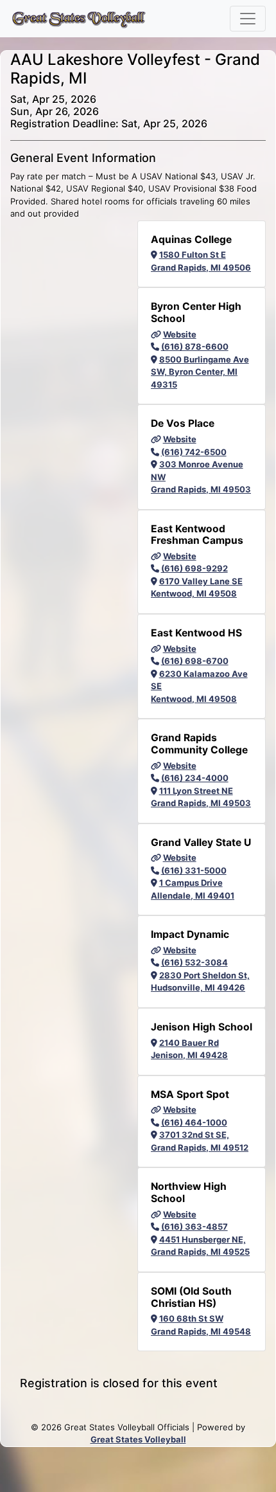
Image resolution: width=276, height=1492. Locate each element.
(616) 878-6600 (195, 346)
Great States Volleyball (138, 1439)
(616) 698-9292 (194, 568)
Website (179, 334)
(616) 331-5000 (194, 870)
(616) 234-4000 (195, 778)
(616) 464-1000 (194, 1122)
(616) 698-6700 (195, 661)
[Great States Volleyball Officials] (78, 18)
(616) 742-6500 (194, 452)
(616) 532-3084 (194, 962)
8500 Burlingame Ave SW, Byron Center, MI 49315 (200, 372)
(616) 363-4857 (194, 1226)
